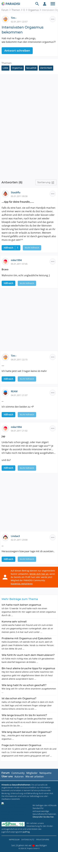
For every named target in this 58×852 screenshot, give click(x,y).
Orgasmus (33, 10)
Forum (4, 10)
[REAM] (6, 392)
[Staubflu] (6, 193)
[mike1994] (6, 261)
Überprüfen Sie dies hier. (43, 816)
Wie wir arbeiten (34, 776)
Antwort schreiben (17, 50)
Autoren (19, 776)
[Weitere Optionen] (52, 19)
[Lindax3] (6, 537)
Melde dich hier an (39, 574)
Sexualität (31, 68)
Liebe (5, 68)
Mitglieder (32, 773)
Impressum (14, 839)
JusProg (26, 831)
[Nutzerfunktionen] (44, 3)
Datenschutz (27, 839)
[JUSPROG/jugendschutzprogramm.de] (13, 824)
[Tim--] (6, 19)
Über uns (7, 776)
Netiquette (45, 773)
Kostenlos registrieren (22, 583)
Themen (15, 10)
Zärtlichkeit (46, 68)
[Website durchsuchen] (37, 3)
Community (18, 773)
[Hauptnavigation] (53, 3)
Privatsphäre (42, 839)
